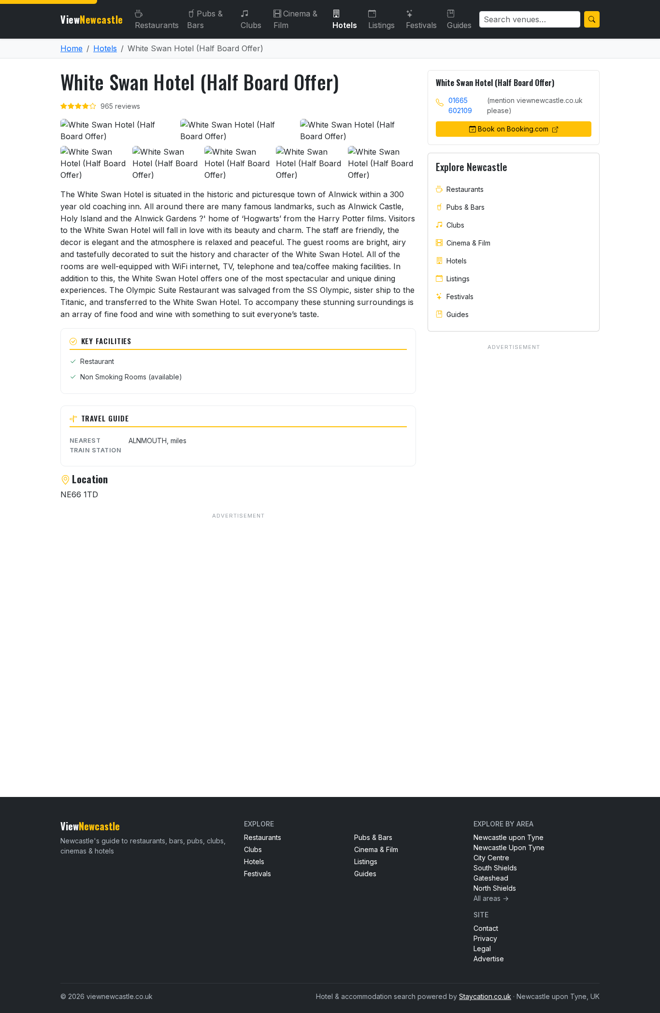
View (91, 19)
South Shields (495, 868)
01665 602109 (460, 105)
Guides (459, 25)
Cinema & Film (295, 19)
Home (71, 48)
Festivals (421, 25)
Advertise (488, 959)
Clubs (251, 25)
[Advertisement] (238, 635)
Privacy (485, 938)
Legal (482, 948)
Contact (485, 928)
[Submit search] (592, 19)
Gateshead (490, 878)
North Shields (494, 888)
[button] (118, 130)
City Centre (491, 858)
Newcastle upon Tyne (508, 837)
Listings (381, 25)
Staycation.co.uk (485, 996)
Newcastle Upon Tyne (509, 847)
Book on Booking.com (514, 129)
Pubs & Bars (205, 19)
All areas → (491, 898)
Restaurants (157, 25)
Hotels (344, 25)
